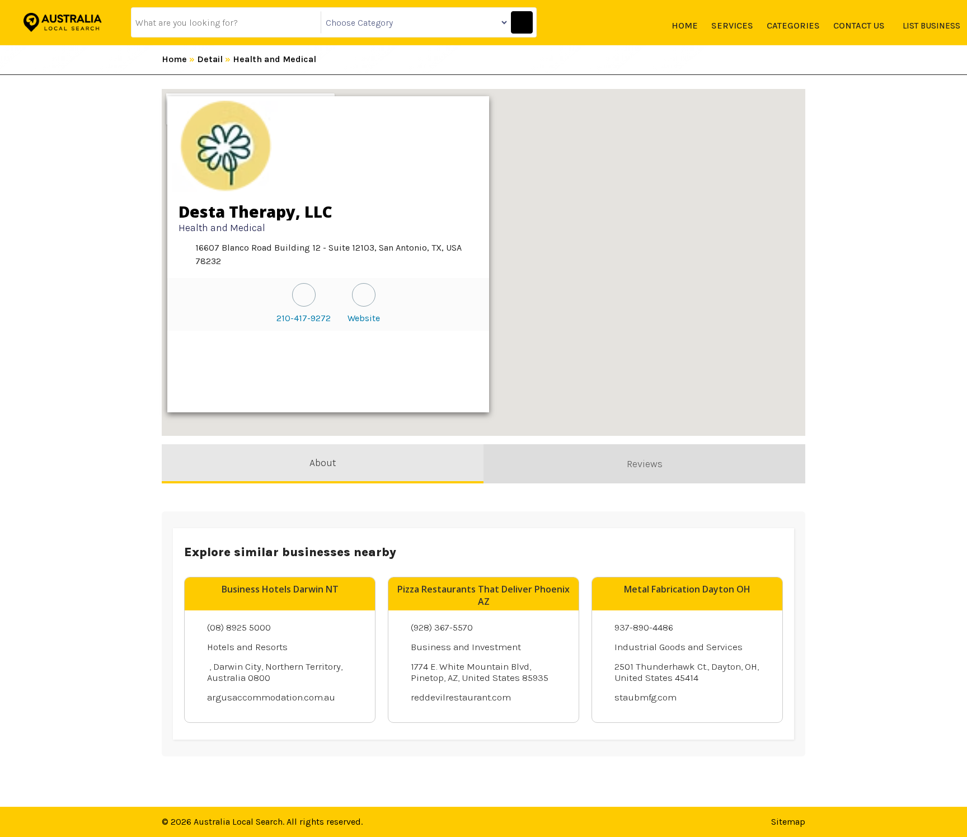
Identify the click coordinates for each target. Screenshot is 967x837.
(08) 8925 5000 (239, 627)
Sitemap (788, 821)
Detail (210, 59)
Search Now (522, 22)
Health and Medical (274, 59)
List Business (931, 26)
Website (364, 318)
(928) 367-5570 (442, 627)
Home (685, 25)
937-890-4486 (643, 627)
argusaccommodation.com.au (271, 697)
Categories (793, 25)
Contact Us (859, 25)
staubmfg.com (645, 697)
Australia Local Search (238, 821)
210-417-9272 (303, 318)
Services (732, 25)
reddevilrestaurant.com (461, 697)
